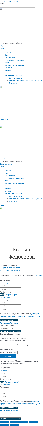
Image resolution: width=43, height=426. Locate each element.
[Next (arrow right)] (14, 425)
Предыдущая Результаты (10, 268)
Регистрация (4, 283)
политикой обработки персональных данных (24, 316)
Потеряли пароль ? (12, 295)
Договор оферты (15, 78)
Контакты (8, 73)
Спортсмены (9, 68)
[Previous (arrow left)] (4, 425)
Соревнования (10, 58)
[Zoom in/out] (33, 422)
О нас (7, 55)
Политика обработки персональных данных (25, 80)
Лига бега (3, 41)
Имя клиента (5, 349)
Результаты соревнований (14, 60)
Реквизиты (13, 83)
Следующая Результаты (10, 270)
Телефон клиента (7, 352)
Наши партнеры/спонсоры (14, 65)
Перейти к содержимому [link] (9, 1)
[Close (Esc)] (4, 422)
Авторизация (5, 297)
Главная (8, 52)
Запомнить (7, 292)
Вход (2, 48)
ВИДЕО (7, 63)
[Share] (14, 422)
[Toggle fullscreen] (23, 422)
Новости (8, 70)
